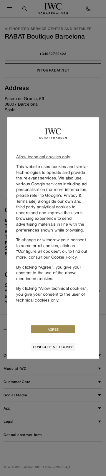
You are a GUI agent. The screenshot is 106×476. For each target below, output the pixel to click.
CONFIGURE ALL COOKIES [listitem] (53, 347)
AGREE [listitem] (53, 329)
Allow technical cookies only (43, 156)
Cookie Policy (63, 256)
